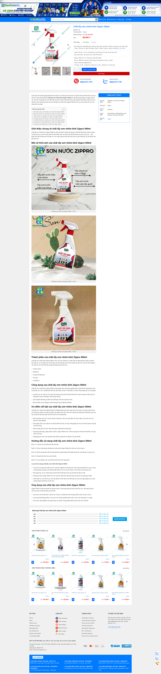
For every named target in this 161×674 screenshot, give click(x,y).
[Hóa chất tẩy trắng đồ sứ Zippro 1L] (60, 581)
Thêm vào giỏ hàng (89, 69)
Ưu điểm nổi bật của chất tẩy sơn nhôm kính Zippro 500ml (49, 120)
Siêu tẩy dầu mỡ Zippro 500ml (100, 555)
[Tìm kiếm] (96, 19)
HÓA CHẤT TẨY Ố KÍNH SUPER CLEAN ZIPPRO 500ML (60, 556)
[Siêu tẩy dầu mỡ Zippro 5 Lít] (40, 543)
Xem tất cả (126, 531)
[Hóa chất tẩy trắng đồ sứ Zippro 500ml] (120, 543)
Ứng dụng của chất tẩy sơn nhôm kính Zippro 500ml (47, 124)
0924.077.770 (86, 82)
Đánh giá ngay (119, 519)
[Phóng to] (33, 62)
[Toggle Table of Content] (63, 109)
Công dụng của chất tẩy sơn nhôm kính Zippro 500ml (48, 118)
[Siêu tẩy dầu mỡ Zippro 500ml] (100, 543)
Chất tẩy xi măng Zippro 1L (79, 555)
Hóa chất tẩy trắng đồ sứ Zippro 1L (60, 593)
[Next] (67, 45)
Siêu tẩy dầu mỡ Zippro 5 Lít (39, 555)
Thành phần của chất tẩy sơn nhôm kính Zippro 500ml (48, 116)
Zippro (85, 32)
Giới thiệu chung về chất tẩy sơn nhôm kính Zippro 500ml (49, 112)
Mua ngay (101, 73)
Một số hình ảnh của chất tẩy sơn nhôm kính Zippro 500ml (49, 114)
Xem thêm (122, 48)
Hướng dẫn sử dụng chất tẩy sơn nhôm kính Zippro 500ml (49, 122)
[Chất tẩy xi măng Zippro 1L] (80, 543)
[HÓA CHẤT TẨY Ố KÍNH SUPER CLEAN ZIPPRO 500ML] (60, 543)
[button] (33, 562)
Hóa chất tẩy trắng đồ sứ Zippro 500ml (120, 556)
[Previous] (34, 45)
